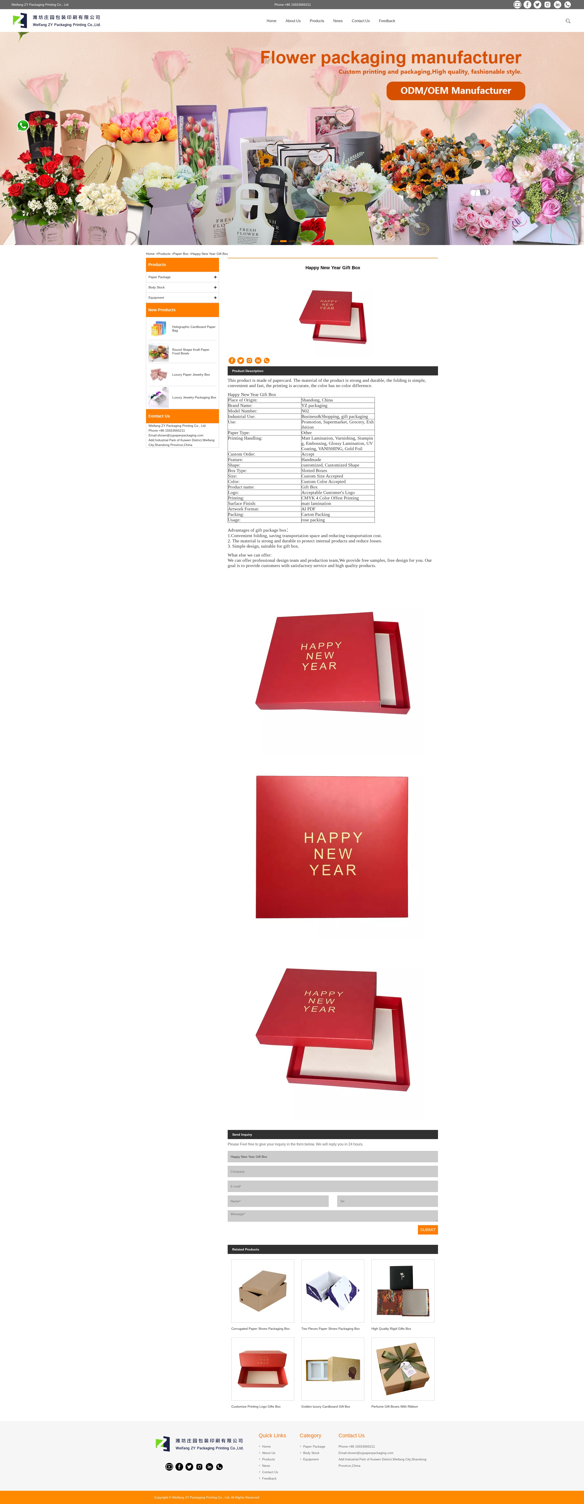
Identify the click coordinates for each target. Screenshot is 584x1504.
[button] (274, 241)
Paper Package (160, 277)
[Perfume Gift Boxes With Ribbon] (403, 1367)
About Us (293, 21)
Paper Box (180, 254)
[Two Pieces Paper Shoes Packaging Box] (333, 1289)
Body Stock (157, 287)
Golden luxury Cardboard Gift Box (325, 1406)
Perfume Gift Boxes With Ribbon (394, 1406)
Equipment (156, 297)
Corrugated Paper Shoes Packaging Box (260, 1328)
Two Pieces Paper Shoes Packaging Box (330, 1328)
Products (317, 21)
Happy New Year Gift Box (209, 254)
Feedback (387, 21)
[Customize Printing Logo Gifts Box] (263, 1367)
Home (271, 21)
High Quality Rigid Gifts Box (391, 1328)
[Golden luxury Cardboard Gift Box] (333, 1367)
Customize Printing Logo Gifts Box (256, 1406)
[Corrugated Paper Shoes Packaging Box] (263, 1289)
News (338, 21)
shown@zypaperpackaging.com (370, 1453)
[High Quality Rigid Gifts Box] (403, 1289)
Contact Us (361, 21)
